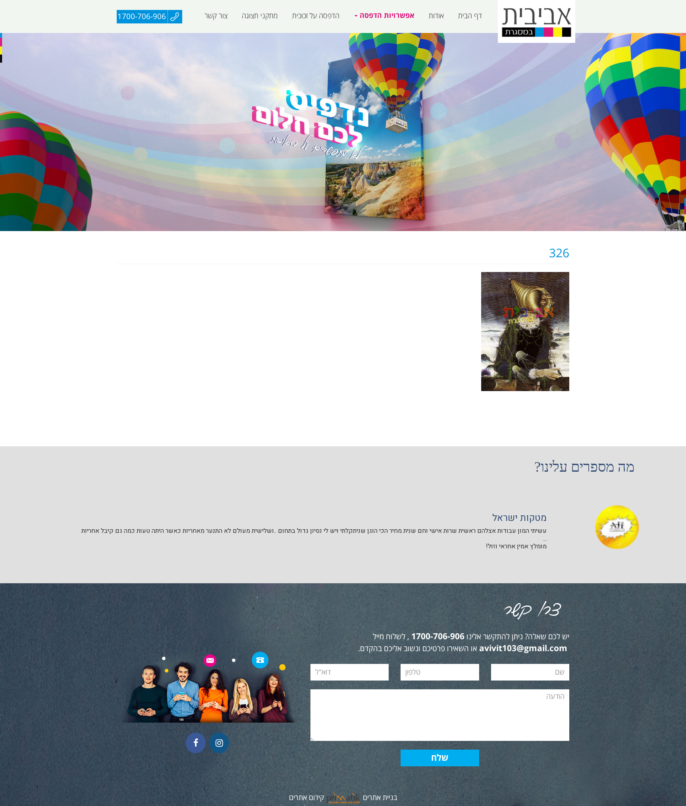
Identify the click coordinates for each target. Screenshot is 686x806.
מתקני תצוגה (260, 16)
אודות (436, 16)
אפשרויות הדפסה (386, 15)
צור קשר (215, 16)
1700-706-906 (142, 16)
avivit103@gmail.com (523, 649)
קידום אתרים (306, 797)
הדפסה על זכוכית (315, 16)
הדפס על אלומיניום (474, 37)
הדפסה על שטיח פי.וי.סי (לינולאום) (351, 37)
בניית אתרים (380, 797)
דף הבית (470, 16)
